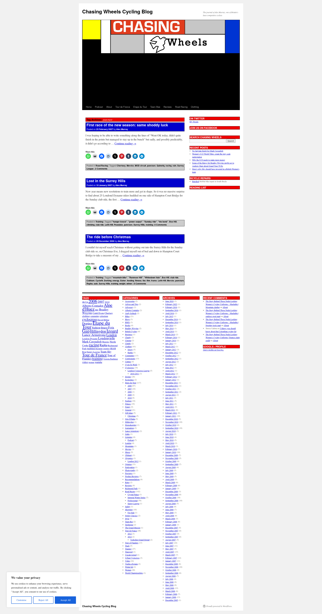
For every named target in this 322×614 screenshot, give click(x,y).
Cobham (91, 280)
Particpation (130, 467)
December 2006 (171, 563)
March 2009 (170, 482)
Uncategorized (131, 554)
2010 (130, 397)
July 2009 (169, 470)
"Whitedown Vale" (152, 277)
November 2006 (171, 567)
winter (129, 283)
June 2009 (169, 473)
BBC (97, 310)
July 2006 (169, 579)
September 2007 (171, 536)
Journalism (129, 428)
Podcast (99, 106)
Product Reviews (132, 476)
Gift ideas (129, 413)
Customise (21, 600)
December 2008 (171, 491)
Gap (86, 331)
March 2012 (170, 373)
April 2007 (169, 551)
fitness (138, 280)
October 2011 (170, 388)
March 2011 (170, 409)
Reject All (43, 600)
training (149, 224)
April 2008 (169, 515)
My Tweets (194, 121)
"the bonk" (163, 221)
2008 (130, 391)
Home (89, 106)
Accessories (130, 301)
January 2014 (170, 340)
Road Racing (181, 106)
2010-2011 (134, 373)
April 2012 (169, 370)
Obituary (128, 455)
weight (122, 283)
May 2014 (169, 328)
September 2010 (171, 428)
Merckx (130, 165)
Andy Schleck (130, 313)
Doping (128, 376)
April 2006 (169, 588)
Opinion (128, 464)
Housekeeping (131, 425)
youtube (98, 362)
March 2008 (170, 518)
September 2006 (171, 573)
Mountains (129, 446)
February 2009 (171, 485)
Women (128, 570)
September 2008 (171, 500)
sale (96, 283)
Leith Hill (109, 224)
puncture (151, 165)
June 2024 (169, 301)
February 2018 (171, 307)
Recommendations (132, 479)
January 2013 (170, 349)
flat (144, 280)
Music (127, 452)
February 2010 (171, 449)
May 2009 (169, 476)
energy (116, 280)
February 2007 (171, 557)
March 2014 (170, 334)
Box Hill (173, 221)
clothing (86, 316)
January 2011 (170, 416)
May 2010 (169, 440)
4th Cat (85, 302)
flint (148, 280)
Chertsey (121, 165)
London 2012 (133, 461)
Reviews (168, 106)
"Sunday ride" (150, 221)
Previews (128, 473)
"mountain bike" (119, 277)
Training (99, 221)
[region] (43, 589)
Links (127, 434)
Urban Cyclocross (132, 557)
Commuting (130, 355)
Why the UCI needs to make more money (208, 160)
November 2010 (171, 422)
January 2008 (170, 524)
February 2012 (171, 376)
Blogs (127, 319)
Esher (123, 280)
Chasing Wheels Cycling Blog (117, 11)
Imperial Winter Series (136, 497)
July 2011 (169, 397)
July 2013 (169, 343)
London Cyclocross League (138, 370)
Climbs (128, 343)
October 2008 (170, 497)
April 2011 (169, 406)
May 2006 (169, 585)
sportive (106, 348)
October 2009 (170, 461)
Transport (129, 551)
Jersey (130, 349)
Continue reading (125, 143)
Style (127, 518)
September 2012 (171, 358)
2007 (101, 301)
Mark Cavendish (92, 341)
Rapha (90, 283)
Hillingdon (98, 331)
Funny (127, 406)
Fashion (96, 327)
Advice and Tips (131, 304)
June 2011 (169, 400)
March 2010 (170, 446)
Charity (128, 337)
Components (130, 358)
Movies (128, 449)
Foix (111, 327)
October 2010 (170, 425)
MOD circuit (140, 165)
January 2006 (170, 597)
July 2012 (169, 364)
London (111, 334)
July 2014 (169, 325)
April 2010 (169, 443)
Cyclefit (99, 280)
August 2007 (170, 539)
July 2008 (169, 506)
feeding (130, 280)
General (128, 409)
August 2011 (170, 394)
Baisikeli (195, 181)
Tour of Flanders (131, 542)
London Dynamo (90, 338)
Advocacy (129, 307)
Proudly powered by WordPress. (219, 606)
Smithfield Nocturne (95, 348)
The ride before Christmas (109, 236)
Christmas (132, 416)
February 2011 (171, 413)
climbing (91, 224)
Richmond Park (131, 488)
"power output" (135, 221)
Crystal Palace (133, 494)
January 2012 (170, 379)
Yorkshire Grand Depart (140, 539)
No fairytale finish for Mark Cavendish (207, 150)
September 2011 (171, 391)
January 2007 (170, 560)
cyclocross (89, 319)
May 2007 (169, 548)
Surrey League (93, 351)
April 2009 (169, 479)
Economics (129, 379)
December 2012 (171, 352)
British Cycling (131, 331)
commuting (94, 316)
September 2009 (171, 464)
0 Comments (160, 224)
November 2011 (171, 385)
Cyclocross (129, 367)
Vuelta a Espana (131, 563)
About (109, 106)
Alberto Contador (92, 305)
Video (127, 560)
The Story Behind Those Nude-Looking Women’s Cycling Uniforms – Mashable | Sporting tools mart (222, 322)
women (91, 362)
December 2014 (171, 319)
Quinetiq (161, 165)
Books (127, 325)
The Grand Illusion (132, 527)
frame (154, 280)
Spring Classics (131, 515)
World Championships (134, 573)
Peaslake (118, 224)
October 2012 (170, 355)
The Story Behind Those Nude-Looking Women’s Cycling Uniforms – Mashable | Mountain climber (222, 304)
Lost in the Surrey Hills (106, 180)
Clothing (195, 106)
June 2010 (169, 437)
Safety (127, 506)
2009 (130, 394)
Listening (128, 437)
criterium (104, 316)
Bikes (127, 316)
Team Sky (105, 351)
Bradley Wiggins (132, 328)
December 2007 (171, 527)
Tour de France (122, 106)
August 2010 (170, 431)
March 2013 (170, 346)
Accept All (65, 600)
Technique (129, 524)
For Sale (131, 512)
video (85, 362)
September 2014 (171, 322)
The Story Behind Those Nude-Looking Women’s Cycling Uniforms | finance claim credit (223, 337)
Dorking (108, 280)
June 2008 (169, 509)
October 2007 (170, 533)
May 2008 (169, 512)
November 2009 (171, 458)
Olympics (129, 458)
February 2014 (171, 337)
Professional (133, 500)
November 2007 (171, 530)
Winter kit (129, 567)
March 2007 (170, 554)
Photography (130, 470)
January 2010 (170, 452)
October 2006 (170, 570)
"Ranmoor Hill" (135, 277)
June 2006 (169, 582)
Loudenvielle (106, 338)
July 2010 (169, 434)
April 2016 (169, 313)
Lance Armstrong (94, 334)
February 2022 (171, 304)
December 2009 (171, 455)
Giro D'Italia (130, 419)
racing (169, 165)
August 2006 (170, 576)
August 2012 (170, 361)
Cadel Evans (98, 313)
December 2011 (171, 382)
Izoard (112, 331)
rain (174, 165)
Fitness (128, 403)
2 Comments (101, 168)
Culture (128, 361)
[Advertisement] (161, 78)
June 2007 (169, 545)
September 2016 (171, 310)
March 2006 (170, 591)
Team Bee (155, 106)
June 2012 (169, 367)
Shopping (129, 509)
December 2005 (171, 600)
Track (127, 545)
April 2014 (169, 331)
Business (128, 334)
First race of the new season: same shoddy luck (127, 124)
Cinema (128, 340)
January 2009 (170, 488)
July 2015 (169, 316)
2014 (130, 536)
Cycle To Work (131, 364)
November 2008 (171, 494)
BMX (127, 322)
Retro (127, 482)
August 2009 (170, 467)
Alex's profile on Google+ (213, 349)
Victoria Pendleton (110, 359)
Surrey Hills (139, 224)
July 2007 (169, 542)
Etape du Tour (140, 106)
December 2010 (171, 419)
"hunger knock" (119, 221)
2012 (130, 533)
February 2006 (171, 594)
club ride (100, 224)
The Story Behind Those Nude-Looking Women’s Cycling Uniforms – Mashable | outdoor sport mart (222, 313)
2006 (92, 301)
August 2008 (170, 503)
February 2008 (171, 521)
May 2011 (169, 403)
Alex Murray (122, 129)
